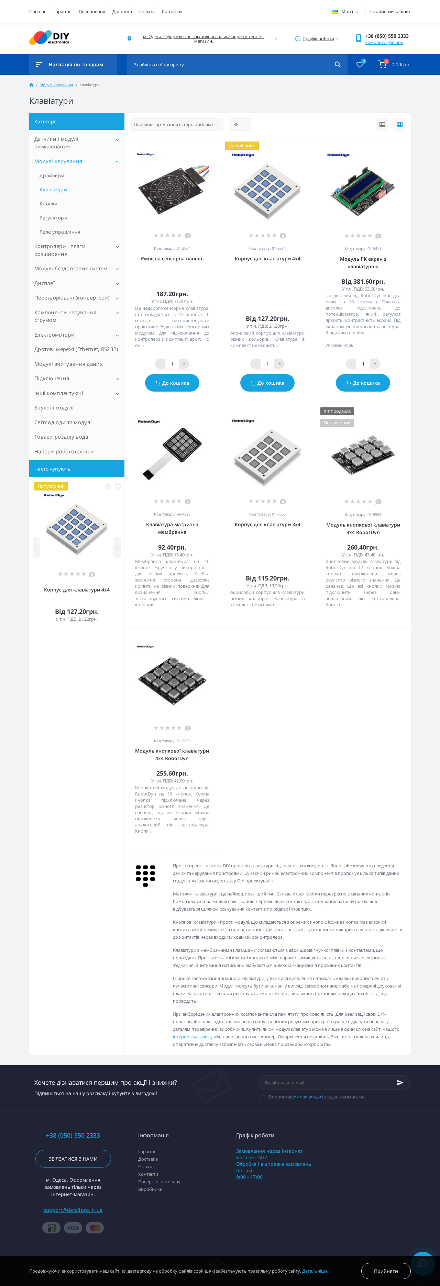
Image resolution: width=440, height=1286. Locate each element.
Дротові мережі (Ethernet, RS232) (76, 349)
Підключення (51, 378)
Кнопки (49, 203)
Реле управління (60, 231)
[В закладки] (118, 487)
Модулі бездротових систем (71, 268)
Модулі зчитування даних (68, 363)
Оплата (147, 11)
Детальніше (315, 1271)
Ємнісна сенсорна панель (172, 258)
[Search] (338, 64)
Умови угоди (307, 1097)
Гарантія (62, 11)
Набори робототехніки (64, 451)
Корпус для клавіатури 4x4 (77, 589)
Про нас (37, 11)
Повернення (92, 11)
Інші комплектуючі (58, 393)
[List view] (382, 124)
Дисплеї (44, 283)
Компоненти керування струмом (65, 316)
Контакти (172, 11)
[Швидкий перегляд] (107, 487)
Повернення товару (159, 1181)
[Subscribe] (400, 1082)
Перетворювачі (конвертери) (72, 297)
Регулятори (53, 217)
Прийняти (386, 1271)
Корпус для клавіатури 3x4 (267, 524)
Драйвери (52, 175)
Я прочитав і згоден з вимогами (316, 1096)
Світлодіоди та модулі (63, 422)
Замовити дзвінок (384, 42)
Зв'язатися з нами (73, 1158)
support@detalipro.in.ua (73, 1210)
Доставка (122, 11)
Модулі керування (56, 84)
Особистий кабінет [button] (390, 11)
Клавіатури (53, 189)
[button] (388, 36)
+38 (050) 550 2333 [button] (73, 1135)
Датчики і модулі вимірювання (56, 142)
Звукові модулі (54, 407)
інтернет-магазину (193, 1037)
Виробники (150, 1189)
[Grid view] (400, 124)
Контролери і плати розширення (60, 249)
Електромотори (54, 334)
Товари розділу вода (61, 436)
